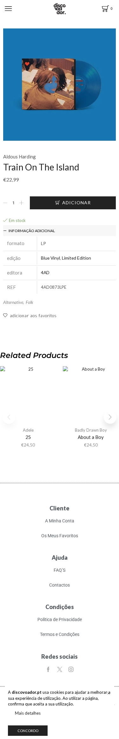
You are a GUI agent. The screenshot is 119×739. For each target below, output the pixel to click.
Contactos (59, 585)
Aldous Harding (19, 156)
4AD (45, 272)
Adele (28, 430)
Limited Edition (76, 258)
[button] (110, 417)
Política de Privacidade (59, 619)
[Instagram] (71, 669)
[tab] (59, 230)
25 (28, 437)
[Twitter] (59, 669)
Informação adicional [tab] (32, 230)
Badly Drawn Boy (91, 430)
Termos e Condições (59, 634)
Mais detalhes (28, 713)
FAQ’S (59, 570)
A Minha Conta (59, 520)
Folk (29, 302)
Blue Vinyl (50, 258)
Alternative (13, 302)
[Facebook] (48, 669)
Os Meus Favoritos (59, 535)
